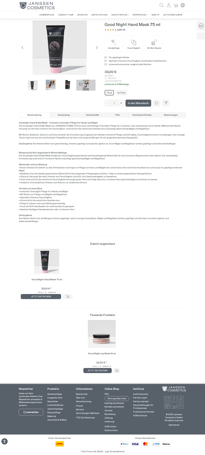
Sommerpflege (54, 394)
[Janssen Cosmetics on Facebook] (174, 399)
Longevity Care (54, 397)
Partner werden (141, 401)
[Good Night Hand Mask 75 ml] (59, 47)
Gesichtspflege (55, 408)
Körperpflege (54, 412)
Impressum (174, 425)
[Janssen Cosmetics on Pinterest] (167, 406)
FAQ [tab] (117, 115)
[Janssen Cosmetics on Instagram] (167, 399)
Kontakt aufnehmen (114, 406)
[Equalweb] (4, 443)
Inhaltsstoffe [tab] (92, 115)
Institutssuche (140, 394)
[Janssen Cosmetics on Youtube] (181, 406)
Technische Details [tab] (141, 115)
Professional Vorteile (143, 411)
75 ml (109, 92)
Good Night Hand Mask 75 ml (47, 279)
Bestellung (110, 414)
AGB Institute (140, 415)
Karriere (80, 409)
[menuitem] (47, 14)
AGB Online (110, 426)
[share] (166, 103)
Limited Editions (55, 405)
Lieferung (109, 421)
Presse (79, 405)
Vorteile (109, 410)
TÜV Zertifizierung (85, 417)
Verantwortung (83, 401)
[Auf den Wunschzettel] (157, 103)
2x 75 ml (121, 92)
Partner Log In (140, 397)
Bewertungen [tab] (171, 115)
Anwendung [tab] (64, 115)
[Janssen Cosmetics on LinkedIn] (174, 406)
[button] (161, 5)
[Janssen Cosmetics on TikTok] (181, 399)
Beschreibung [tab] (34, 115)
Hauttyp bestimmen (114, 403)
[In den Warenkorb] (67, 296)
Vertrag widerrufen (116, 398)
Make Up (51, 416)
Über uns (80, 397)
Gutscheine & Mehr (57, 419)
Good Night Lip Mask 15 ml (102, 353)
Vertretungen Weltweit (87, 413)
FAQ (107, 394)
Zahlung (109, 418)
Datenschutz (111, 430)
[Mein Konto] (168, 5)
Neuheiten (52, 401)
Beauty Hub (81, 394)
